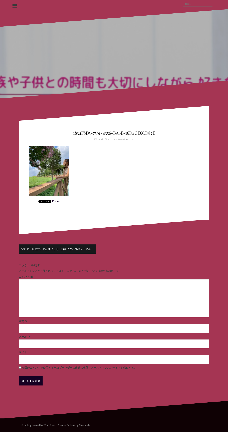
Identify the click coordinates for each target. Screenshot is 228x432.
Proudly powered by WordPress (38, 425)
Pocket (56, 201)
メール (24, 336)
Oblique (71, 425)
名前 (23, 321)
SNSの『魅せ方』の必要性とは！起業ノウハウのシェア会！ (57, 249)
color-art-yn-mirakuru (121, 139)
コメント (26, 276)
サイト (23, 352)
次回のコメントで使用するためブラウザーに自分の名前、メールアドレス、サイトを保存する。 (79, 367)
